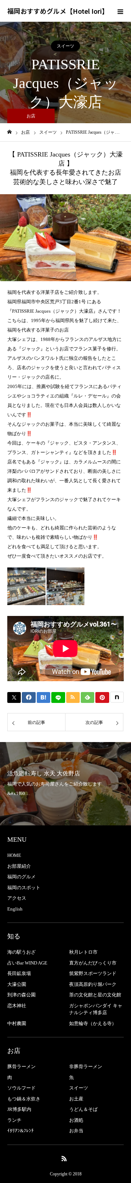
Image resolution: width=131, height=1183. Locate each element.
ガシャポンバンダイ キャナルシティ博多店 (95, 1009)
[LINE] (58, 697)
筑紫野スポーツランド (92, 973)
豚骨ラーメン (21, 1066)
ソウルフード (21, 1088)
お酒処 (76, 1120)
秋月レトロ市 (83, 952)
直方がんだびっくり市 (92, 963)
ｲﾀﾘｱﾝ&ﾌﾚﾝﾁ (20, 1130)
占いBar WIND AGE (27, 963)
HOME (14, 855)
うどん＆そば (83, 1109)
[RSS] (64, 1158)
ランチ (14, 1120)
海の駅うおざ (21, 952)
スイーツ (65, 46)
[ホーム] (9, 132)
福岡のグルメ (21, 876)
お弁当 (76, 1130)
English (15, 909)
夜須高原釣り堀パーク (92, 984)
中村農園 (16, 1023)
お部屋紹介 (19, 866)
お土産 (76, 1098)
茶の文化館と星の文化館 (95, 994)
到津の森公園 (21, 994)
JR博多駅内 (19, 1109)
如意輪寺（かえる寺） (92, 1023)
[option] (65, 237)
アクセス (16, 898)
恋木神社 (16, 1005)
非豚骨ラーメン (85, 1066)
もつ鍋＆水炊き (23, 1098)
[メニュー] (120, 11)
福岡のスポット (23, 887)
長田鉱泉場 (19, 973)
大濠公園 (16, 984)
